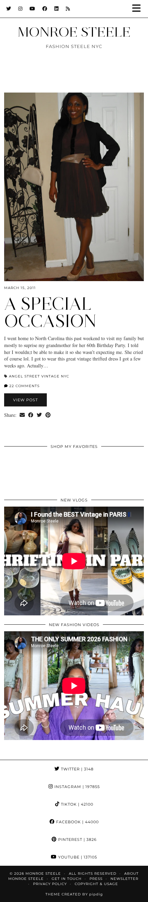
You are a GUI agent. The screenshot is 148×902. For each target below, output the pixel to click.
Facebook (77, 821)
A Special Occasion (50, 312)
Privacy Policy (50, 884)
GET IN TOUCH (67, 878)
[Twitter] (8, 9)
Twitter (77, 769)
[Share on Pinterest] (48, 415)
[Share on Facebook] (31, 415)
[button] (138, 9)
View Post (25, 399)
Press (96, 878)
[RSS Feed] (68, 9)
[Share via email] (22, 415)
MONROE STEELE (74, 32)
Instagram (76, 786)
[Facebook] (44, 9)
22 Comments (24, 386)
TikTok (76, 804)
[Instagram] (20, 9)
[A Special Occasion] (74, 187)
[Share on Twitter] (39, 415)
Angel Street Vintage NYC (39, 376)
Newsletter (124, 878)
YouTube (77, 857)
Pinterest (77, 839)
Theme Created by (74, 894)
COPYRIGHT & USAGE (96, 884)
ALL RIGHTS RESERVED (92, 873)
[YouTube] (32, 9)
